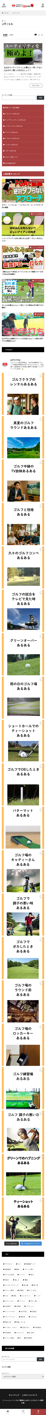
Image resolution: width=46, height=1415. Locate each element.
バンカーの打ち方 (11, 145)
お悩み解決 (40, 314)
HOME (6, 13)
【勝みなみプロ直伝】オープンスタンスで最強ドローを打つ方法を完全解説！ (22, 273)
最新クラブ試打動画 (12, 108)
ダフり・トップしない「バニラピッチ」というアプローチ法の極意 (22, 206)
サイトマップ (14, 1395)
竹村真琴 (8, 1333)
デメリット (29, 1306)
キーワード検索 (7, 95)
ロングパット (26, 1296)
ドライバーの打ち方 (12, 114)
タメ (19, 1264)
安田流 (34, 1311)
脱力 (32, 1275)
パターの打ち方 (10, 151)
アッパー (22, 1301)
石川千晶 (24, 1311)
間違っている (20, 1322)
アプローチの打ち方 (12, 138)
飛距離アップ (30, 1264)
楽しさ (17, 1280)
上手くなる (16, 13)
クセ (6, 1296)
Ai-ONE (31, 1333)
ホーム (8, 1413)
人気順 (11, 35)
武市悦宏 (29, 1338)
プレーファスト (10, 1317)
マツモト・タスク (11, 1327)
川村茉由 (38, 1327)
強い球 (35, 1285)
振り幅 (26, 1285)
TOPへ (38, 1413)
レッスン (22, 1275)
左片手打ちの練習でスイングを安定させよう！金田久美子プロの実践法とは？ (22, 340)
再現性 (21, 1290)
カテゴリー (5, 1373)
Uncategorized (10, 163)
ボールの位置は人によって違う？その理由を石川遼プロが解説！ (22, 306)
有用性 (18, 1306)
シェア (23, 1413)
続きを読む (36, 85)
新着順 (5, 35)
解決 (17, 1269)
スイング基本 (9, 1290)
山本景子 (8, 1306)
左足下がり (26, 1327)
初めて (7, 1280)
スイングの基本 (38, 280)
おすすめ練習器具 (38, 214)
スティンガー (9, 1301)
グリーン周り (29, 1269)
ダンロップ (20, 1333)
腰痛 (26, 1280)
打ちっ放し (34, 1301)
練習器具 (8, 1269)
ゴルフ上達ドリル (11, 157)
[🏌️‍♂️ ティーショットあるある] (23, 1218)
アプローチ (8, 1264)
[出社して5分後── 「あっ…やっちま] (23, 481)
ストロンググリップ (11, 1285)
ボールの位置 (9, 1275)
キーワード (5, 1356)
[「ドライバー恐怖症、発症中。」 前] (23, 784)
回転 (14, 1296)
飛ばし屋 (8, 1322)
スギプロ (33, 1317)
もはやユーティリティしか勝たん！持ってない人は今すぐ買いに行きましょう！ (23, 68)
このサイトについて (29, 1395)
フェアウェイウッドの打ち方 (15, 120)
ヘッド (38, 1296)
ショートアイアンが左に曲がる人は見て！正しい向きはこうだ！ (22, 239)
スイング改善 (9, 1338)
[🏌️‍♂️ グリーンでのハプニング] (23, 1175)
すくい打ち (32, 1290)
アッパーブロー (10, 1311)
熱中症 (23, 1317)
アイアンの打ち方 (11, 132)
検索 (40, 98)
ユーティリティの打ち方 (14, 126)
